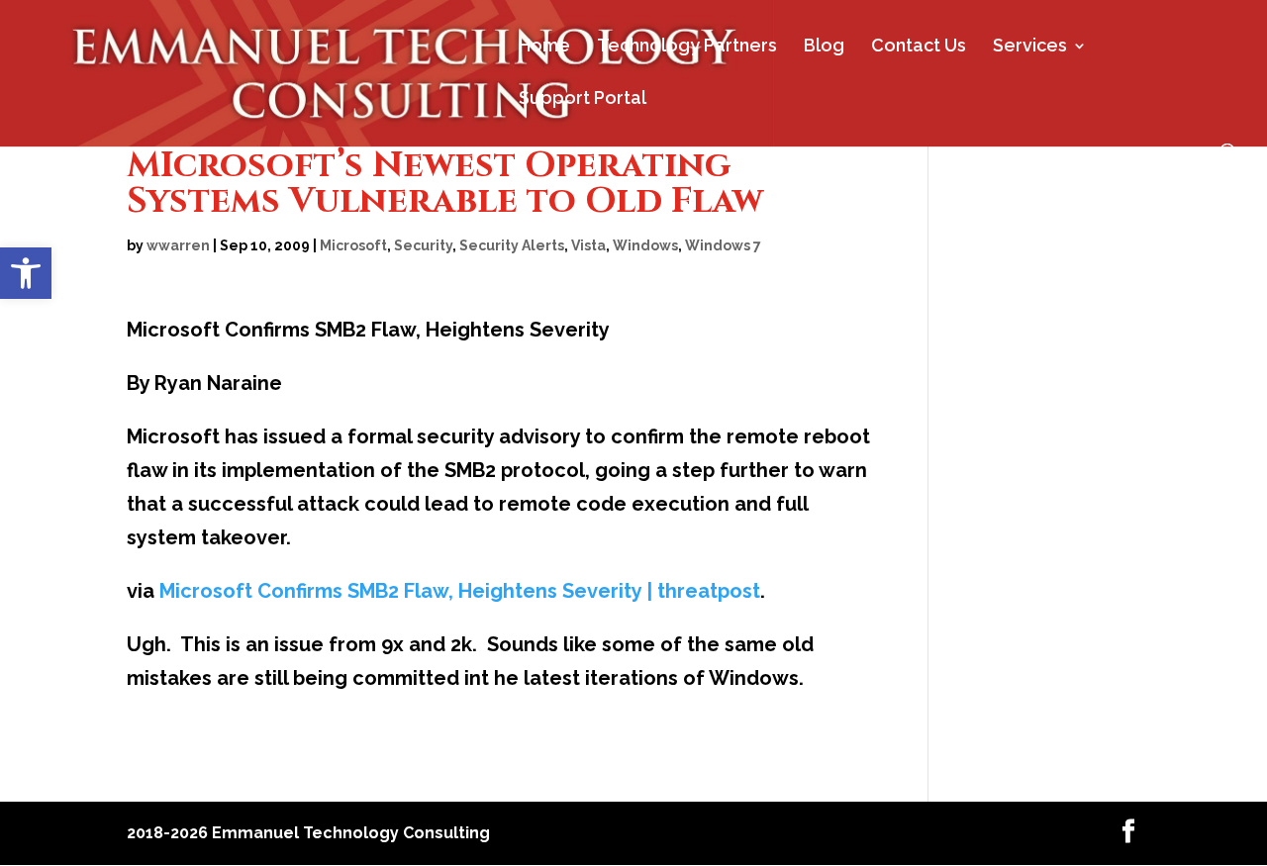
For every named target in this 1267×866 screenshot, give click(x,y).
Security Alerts (511, 245)
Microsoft (353, 245)
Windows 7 (723, 245)
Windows (645, 245)
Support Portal (582, 99)
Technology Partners (687, 47)
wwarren (178, 245)
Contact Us (918, 47)
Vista (588, 245)
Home (544, 47)
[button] (25, 273)
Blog (824, 47)
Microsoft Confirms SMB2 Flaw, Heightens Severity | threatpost (459, 591)
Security (423, 245)
